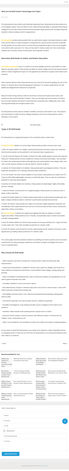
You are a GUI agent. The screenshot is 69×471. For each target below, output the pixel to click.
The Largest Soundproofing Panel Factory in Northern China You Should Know (57, 382)
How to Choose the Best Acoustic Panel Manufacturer (23, 394)
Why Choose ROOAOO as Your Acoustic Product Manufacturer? (22, 382)
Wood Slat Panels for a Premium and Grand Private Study (22, 359)
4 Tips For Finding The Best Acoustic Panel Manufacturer (21, 372)
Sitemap (45, 466)
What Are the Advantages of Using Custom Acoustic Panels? (57, 394)
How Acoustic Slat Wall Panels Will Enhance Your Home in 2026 (57, 372)
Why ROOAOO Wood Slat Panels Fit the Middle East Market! (57, 359)
